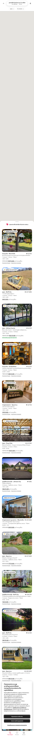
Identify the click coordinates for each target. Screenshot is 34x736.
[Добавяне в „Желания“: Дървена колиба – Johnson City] (29, 459)
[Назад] (3, 3)
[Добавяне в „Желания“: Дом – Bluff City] (29, 269)
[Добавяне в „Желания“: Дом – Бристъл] (29, 534)
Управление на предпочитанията (17, 725)
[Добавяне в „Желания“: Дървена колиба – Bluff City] (29, 572)
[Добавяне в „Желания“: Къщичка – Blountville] (29, 231)
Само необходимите (17, 721)
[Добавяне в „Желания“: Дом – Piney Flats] (29, 421)
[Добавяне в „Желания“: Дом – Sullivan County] (29, 306)
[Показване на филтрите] (30, 3)
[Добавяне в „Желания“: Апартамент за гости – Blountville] (29, 497)
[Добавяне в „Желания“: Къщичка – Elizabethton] (29, 344)
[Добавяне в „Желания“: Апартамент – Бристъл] (29, 382)
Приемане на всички (17, 716)
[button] (11, 261)
